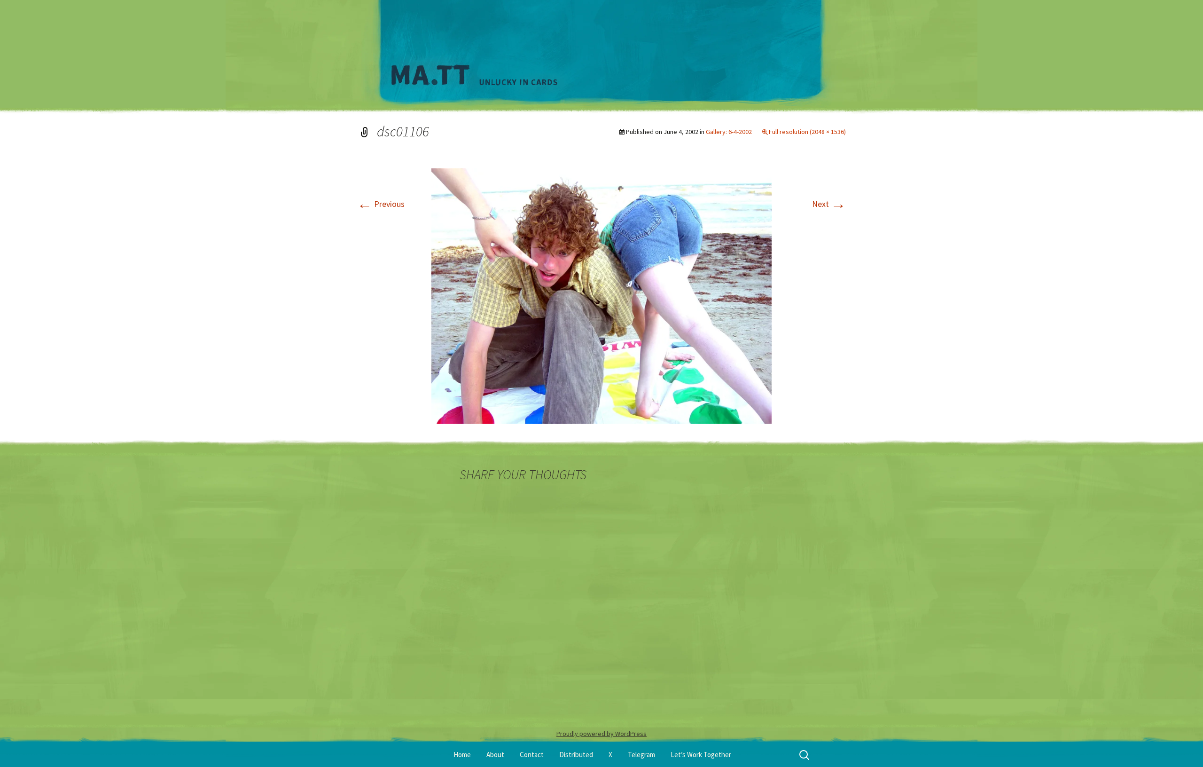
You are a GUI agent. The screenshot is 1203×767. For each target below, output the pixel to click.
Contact (532, 754)
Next (829, 203)
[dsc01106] (601, 295)
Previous (381, 203)
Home (462, 754)
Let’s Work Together (701, 754)
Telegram (641, 754)
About (495, 754)
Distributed (576, 754)
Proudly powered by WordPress (601, 733)
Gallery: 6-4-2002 (729, 131)
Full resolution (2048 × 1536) (807, 131)
